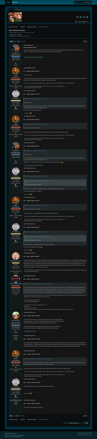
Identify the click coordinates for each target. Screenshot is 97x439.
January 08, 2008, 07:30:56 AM (32, 119)
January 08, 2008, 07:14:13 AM (32, 94)
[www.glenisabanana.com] (15, 84)
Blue (82, 21)
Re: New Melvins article (29, 68)
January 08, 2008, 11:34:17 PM (32, 171)
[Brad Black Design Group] (15, 330)
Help (78, 435)
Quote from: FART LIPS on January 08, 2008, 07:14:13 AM (37, 124)
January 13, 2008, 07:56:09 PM (32, 256)
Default (76, 21)
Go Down (11, 41)
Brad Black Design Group (30, 331)
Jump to (65, 423)
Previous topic (12, 34)
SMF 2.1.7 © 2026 (10, 435)
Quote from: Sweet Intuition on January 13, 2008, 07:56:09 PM (38, 283)
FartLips (16, 98)
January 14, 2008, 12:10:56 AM (33, 315)
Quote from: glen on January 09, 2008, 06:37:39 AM (36, 231)
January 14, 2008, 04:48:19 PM (33, 382)
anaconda (16, 320)
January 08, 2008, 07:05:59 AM (32, 71)
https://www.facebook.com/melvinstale (33, 57)
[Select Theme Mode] (22, 2)
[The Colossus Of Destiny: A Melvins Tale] (15, 63)
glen (16, 76)
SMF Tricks (13, 433)
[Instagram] (84, 17)
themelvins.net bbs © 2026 (85, 433)
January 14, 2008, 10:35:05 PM (33, 403)
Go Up (11, 415)
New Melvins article (28, 45)
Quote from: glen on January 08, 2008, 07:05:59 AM (36, 98)
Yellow (83, 21)
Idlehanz (16, 53)
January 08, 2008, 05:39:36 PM (32, 146)
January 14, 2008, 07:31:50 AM (33, 354)
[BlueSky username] (80, 17)
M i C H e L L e (16, 261)
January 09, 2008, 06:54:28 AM (32, 227)
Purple (85, 21)
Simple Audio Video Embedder (13, 436)
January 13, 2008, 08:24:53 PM (32, 279)
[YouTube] (87, 17)
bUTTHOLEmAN (16, 284)
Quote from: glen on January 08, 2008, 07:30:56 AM (36, 176)
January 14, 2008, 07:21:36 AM (33, 339)
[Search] (84, 2)
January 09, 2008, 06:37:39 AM (32, 200)
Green (80, 21)
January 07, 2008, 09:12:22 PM (29, 47)
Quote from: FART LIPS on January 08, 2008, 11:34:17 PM (37, 205)
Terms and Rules (84, 435)
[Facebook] (77, 17)
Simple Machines (19, 435)
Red (78, 21)
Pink (87, 21)
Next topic (19, 34)
